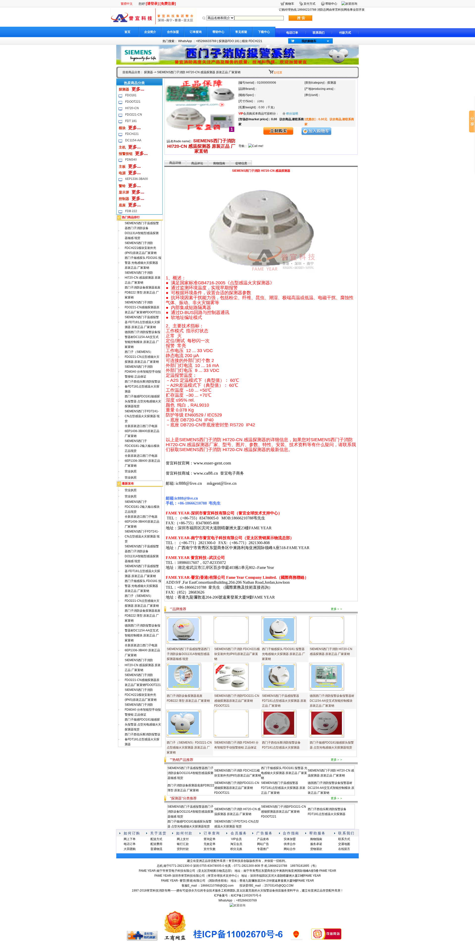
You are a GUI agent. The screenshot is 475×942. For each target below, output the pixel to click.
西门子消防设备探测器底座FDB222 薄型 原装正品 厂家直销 (142, 292)
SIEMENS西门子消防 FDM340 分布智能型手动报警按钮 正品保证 (143, 371)
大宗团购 (130, 849)
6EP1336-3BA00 (136, 179)
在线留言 (344, 849)
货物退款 (316, 849)
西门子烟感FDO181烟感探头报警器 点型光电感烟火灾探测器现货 (143, 401)
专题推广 (263, 849)
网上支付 (183, 839)
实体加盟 (290, 839)
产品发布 (263, 839)
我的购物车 (309, 41)
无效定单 (209, 844)
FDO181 (131, 95)
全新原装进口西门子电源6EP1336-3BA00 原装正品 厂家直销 (142, 460)
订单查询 (196, 32)
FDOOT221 (133, 101)
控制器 (124, 199)
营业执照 (131, 471)
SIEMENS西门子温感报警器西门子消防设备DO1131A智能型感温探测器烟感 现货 (188, 654)
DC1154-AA (133, 140)
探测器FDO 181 (229, 41)
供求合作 (290, 844)
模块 (122, 128)
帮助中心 (218, 32)
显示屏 (124, 192)
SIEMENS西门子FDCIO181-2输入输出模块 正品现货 (142, 446)
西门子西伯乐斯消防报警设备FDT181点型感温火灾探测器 (142, 386)
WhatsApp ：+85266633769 (197, 41)
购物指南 (219, 163)
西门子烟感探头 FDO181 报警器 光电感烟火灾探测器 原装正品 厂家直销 (143, 262)
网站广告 (263, 844)
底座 (122, 205)
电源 (122, 173)
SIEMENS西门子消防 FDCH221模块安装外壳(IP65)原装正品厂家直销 (141, 248)
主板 (122, 167)
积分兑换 (236, 849)
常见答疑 (241, 32)
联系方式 (344, 839)
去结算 (277, 72)
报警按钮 (126, 154)
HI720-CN (132, 108)
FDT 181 (131, 121)
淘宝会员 (236, 844)
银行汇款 (183, 844)
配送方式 (156, 839)
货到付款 (183, 849)
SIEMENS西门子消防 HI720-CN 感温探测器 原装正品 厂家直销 (143, 277)
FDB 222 (131, 211)
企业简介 (150, 32)
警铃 (122, 186)
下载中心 (264, 32)
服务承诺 (316, 844)
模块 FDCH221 (252, 41)
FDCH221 (132, 134)
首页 (127, 32)
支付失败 (209, 849)
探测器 (148, 72)
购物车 (289, 3)
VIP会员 (236, 839)
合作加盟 (173, 32)
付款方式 (345, 32)
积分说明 (292, 113)
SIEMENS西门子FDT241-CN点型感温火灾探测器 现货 (142, 416)
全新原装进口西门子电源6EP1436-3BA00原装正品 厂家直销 (142, 431)
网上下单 (130, 839)
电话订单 (292, 32)
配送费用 (156, 844)
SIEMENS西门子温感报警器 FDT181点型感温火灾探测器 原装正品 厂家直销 (142, 322)
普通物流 (156, 849)
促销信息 (241, 163)
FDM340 (131, 159)
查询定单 (209, 839)
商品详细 (175, 163)
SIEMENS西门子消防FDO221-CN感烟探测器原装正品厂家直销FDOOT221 (143, 307)
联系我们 (319, 32)
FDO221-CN (133, 114)
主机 (122, 147)
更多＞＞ (337, 609)
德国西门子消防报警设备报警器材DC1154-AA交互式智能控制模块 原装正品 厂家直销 (332, 700)
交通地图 (344, 844)
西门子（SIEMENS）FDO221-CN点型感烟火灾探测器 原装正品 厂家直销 (142, 356)
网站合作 (290, 849)
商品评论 (197, 163)
